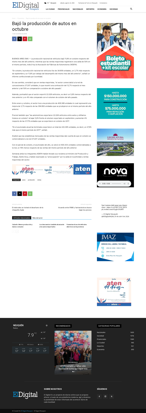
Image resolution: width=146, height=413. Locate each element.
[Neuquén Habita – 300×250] (115, 118)
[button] (131, 9)
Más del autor (38, 218)
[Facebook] (14, 39)
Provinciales (63, 9)
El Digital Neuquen (27, 411)
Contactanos (103, 3)
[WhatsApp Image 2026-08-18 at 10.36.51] (51, 169)
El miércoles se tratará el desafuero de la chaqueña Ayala (27, 209)
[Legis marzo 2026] (115, 155)
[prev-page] (13, 231)
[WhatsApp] (30, 39)
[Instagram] (105, 396)
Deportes (90, 9)
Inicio (13, 18)
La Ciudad (50, 9)
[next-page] (17, 231)
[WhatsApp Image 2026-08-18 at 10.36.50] (114, 305)
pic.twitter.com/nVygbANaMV (113, 209)
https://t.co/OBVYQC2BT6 (117, 207)
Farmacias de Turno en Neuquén (88, 3)
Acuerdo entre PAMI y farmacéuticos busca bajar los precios (74, 209)
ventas (39, 180)
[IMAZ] (115, 260)
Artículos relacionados (21, 218)
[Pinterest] (25, 39)
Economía (102, 9)
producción (31, 180)
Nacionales (78, 9)
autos (23, 180)
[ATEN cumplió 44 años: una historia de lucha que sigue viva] (73, 353)
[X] (19, 39)
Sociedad (114, 9)
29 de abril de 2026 (121, 216)
